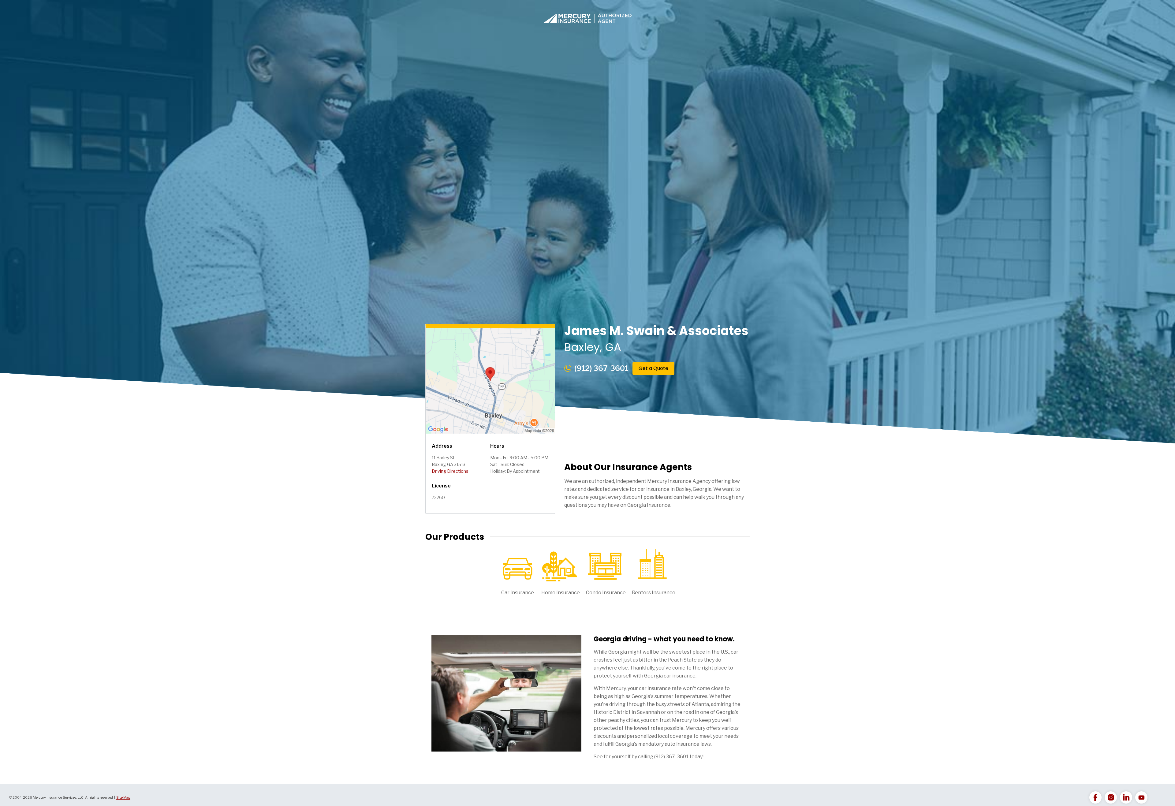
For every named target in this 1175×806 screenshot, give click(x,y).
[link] (1095, 797)
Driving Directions (450, 471)
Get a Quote (653, 368)
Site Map (123, 797)
